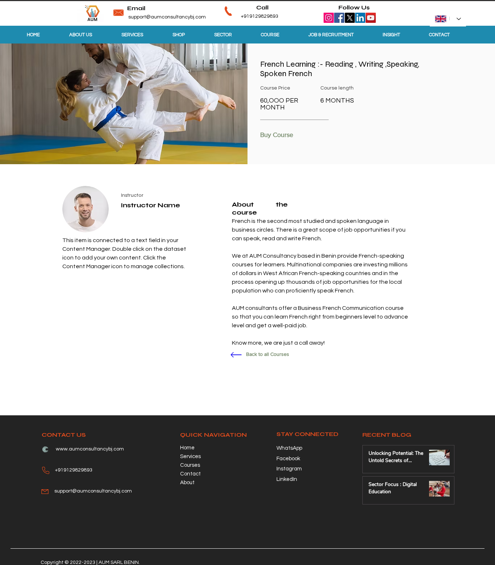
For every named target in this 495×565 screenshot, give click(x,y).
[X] (350, 18)
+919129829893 (248, 16)
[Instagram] (329, 18)
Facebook (288, 458)
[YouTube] (371, 18)
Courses (190, 465)
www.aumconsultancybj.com (90, 449)
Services (190, 456)
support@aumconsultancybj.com (167, 17)
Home (187, 447)
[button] (278, 135)
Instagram (289, 468)
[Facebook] (339, 18)
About (187, 482)
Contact (190, 474)
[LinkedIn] (360, 18)
